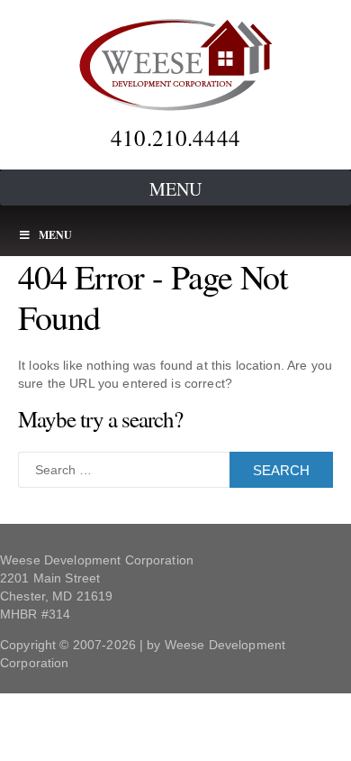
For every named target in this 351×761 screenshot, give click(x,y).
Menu (175, 189)
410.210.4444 (175, 137)
